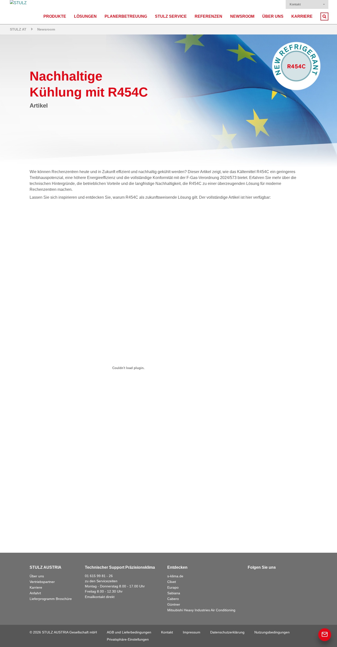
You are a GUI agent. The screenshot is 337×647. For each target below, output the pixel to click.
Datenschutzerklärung (227, 632)
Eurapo (173, 587)
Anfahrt (35, 593)
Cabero (173, 599)
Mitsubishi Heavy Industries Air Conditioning (201, 610)
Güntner (173, 604)
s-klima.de (175, 576)
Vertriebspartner (42, 582)
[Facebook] (252, 577)
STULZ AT (18, 29)
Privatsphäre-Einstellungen (128, 639)
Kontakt (295, 4)
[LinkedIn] (262, 577)
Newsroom (242, 16)
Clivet (171, 582)
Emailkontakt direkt (99, 597)
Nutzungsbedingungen (272, 632)
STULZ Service (171, 16)
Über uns (37, 576)
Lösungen (85, 16)
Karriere (302, 16)
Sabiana (173, 593)
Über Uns (272, 16)
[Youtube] (284, 577)
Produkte (54, 16)
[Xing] (273, 577)
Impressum (191, 632)
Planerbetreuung (126, 16)
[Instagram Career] (295, 577)
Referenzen (208, 16)
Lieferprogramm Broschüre (51, 599)
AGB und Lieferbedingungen (129, 632)
